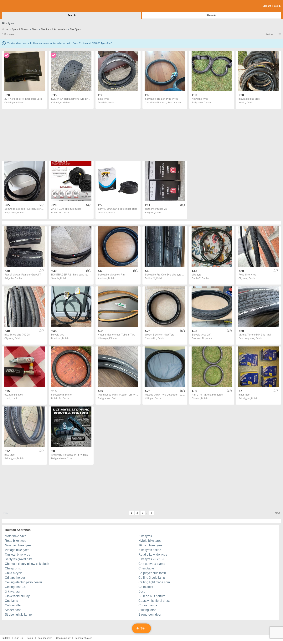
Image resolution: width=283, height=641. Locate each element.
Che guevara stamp (151, 563)
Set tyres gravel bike (19, 559)
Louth (111, 102)
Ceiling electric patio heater (23, 582)
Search (71, 15)
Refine (269, 34)
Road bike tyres (15, 540)
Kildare (19, 102)
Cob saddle (13, 605)
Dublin (249, 102)
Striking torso (147, 610)
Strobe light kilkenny (19, 614)
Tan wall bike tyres (17, 554)
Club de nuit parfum (151, 596)
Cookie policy (63, 638)
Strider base (13, 610)
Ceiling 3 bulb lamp (151, 577)
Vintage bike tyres (17, 550)
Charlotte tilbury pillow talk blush (27, 563)
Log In (277, 6)
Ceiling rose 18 (15, 586)
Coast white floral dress (154, 600)
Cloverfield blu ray (17, 596)
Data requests (45, 638)
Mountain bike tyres (18, 545)
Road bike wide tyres (152, 554)
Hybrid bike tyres (149, 540)
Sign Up (267, 6)
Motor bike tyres (15, 536)
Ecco (141, 591)
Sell (143, 628)
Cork (114, 398)
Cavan (207, 102)
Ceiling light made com (154, 582)
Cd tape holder (15, 577)
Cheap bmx (13, 568)
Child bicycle (14, 573)
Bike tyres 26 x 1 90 (151, 559)
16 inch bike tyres (150, 545)
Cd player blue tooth (152, 573)
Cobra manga (147, 605)
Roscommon (174, 102)
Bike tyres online (149, 550)
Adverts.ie (17, 6)
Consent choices (83, 638)
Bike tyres (145, 536)
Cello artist (145, 586)
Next (277, 513)
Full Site (6, 638)
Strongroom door (149, 614)
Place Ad (211, 15)
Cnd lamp (11, 600)
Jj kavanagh (13, 591)
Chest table (146, 568)
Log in (30, 638)
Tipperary (207, 338)
